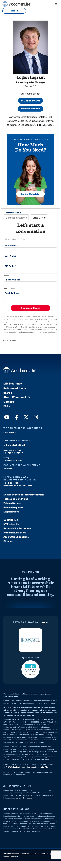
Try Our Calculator (30, 194)
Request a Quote (30, 308)
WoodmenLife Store (14, 532)
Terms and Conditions (15, 498)
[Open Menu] (56, 4)
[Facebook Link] (16, 417)
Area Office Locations (16, 536)
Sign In (14, 10)
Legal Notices (11, 511)
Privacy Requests (13, 507)
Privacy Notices (12, 503)
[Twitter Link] (26, 417)
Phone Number (13, 279)
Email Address (12, 293)
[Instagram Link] (35, 417)
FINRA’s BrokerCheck (15, 767)
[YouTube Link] (6, 417)
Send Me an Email (30, 108)
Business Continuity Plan (38, 767)
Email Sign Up (9, 432)
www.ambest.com (24, 798)
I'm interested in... (14, 212)
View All (44, 622)
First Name (11, 245)
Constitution (10, 519)
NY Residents (11, 524)
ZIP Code (10, 266)
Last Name (11, 256)
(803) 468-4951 (30, 100)
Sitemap (8, 541)
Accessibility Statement (17, 528)
